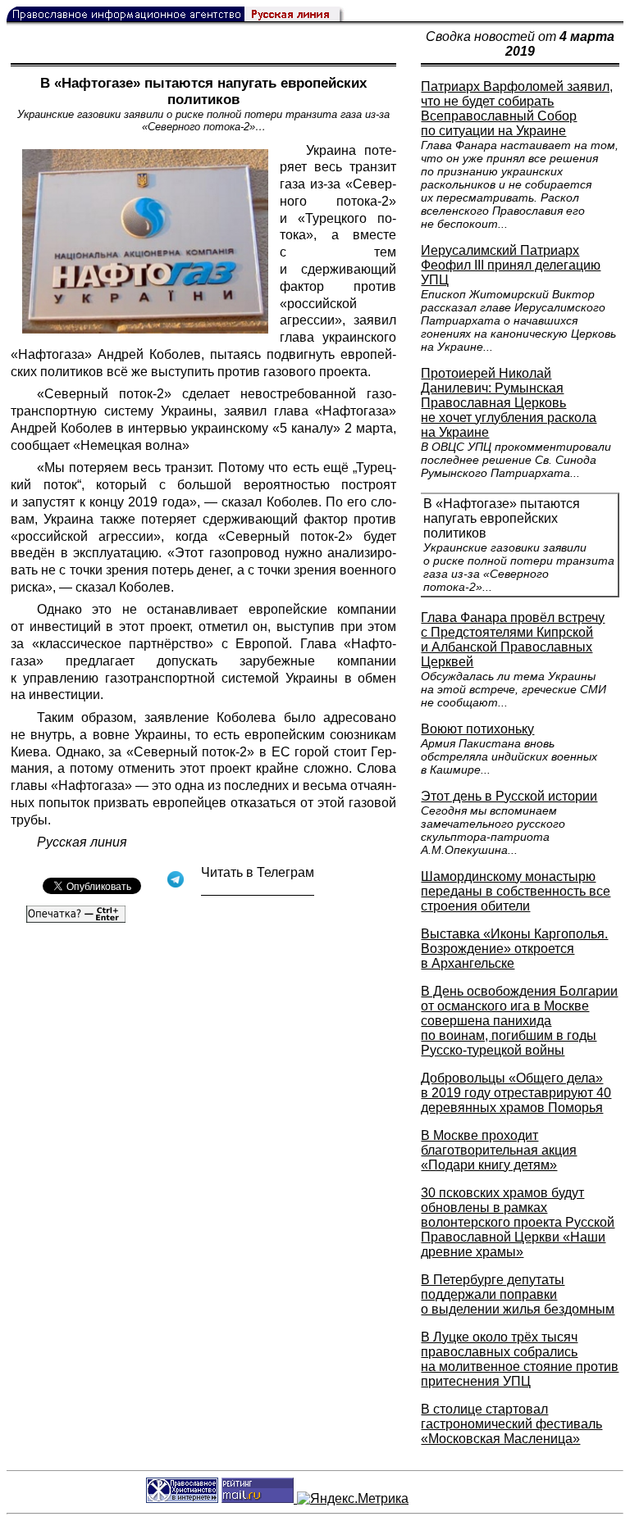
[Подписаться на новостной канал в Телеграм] (257, 890)
